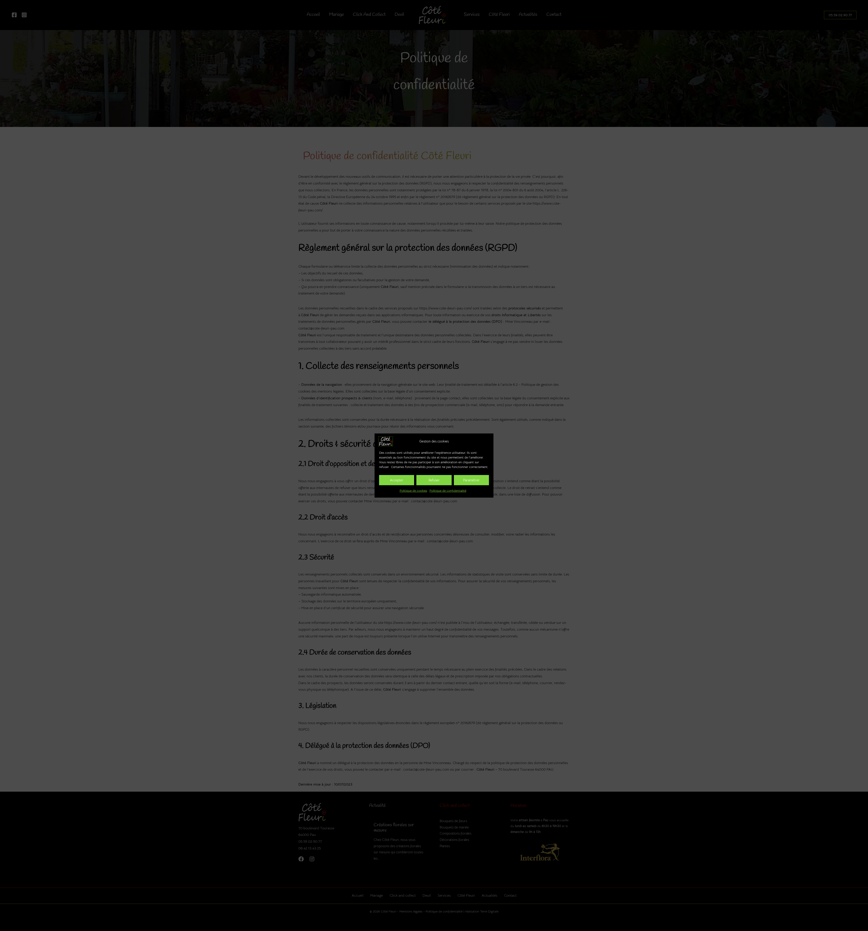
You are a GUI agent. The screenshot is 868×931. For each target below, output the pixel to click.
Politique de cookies (413, 491)
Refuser (434, 480)
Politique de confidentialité (447, 491)
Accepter (396, 480)
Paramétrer (471, 480)
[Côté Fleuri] (385, 441)
